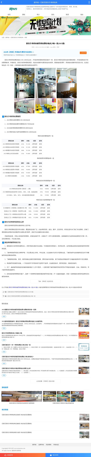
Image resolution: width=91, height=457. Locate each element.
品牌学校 (41, 444)
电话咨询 (55, 455)
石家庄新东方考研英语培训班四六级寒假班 (21, 403)
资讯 (52, 14)
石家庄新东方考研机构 (17, 37)
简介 (38, 14)
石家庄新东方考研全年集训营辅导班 (63, 403)
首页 (9, 14)
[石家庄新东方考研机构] (13, 9)
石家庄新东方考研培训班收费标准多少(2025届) (20, 292)
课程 (23, 14)
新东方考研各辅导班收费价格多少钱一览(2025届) (23, 287)
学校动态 (56, 444)
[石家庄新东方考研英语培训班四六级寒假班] (21, 396)
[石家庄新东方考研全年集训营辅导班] (63, 396)
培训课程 (48, 444)
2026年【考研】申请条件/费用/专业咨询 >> (19, 52)
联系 (67, 14)
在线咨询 (10, 455)
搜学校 (36, 2)
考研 (4, 316)
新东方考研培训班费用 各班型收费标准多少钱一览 (21, 296)
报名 (82, 14)
